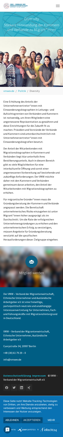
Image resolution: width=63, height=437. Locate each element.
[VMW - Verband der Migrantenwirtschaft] (15, 6)
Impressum (39, 375)
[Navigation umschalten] (58, 6)
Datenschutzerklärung (17, 375)
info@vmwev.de (12, 359)
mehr (51, 420)
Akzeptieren (31, 420)
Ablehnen (12, 420)
